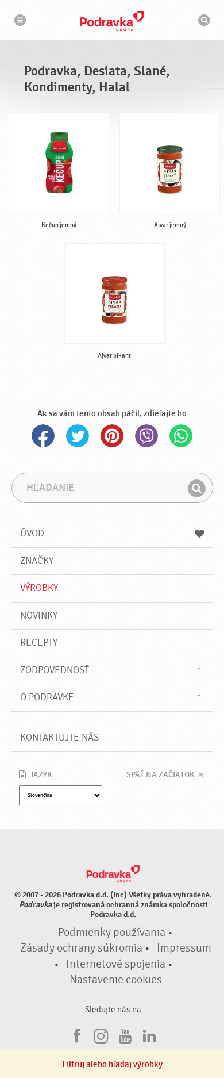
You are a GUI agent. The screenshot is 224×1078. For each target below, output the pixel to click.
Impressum (184, 948)
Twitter (77, 435)
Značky (36, 560)
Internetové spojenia (115, 964)
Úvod (32, 533)
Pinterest (112, 435)
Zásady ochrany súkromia (81, 948)
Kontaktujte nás (59, 737)
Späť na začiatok (160, 775)
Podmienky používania (111, 932)
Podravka (112, 21)
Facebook (43, 435)
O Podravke (47, 697)
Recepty (38, 642)
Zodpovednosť (54, 670)
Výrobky (39, 587)
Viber (146, 435)
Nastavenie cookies (115, 979)
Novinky (38, 615)
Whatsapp (180, 435)
